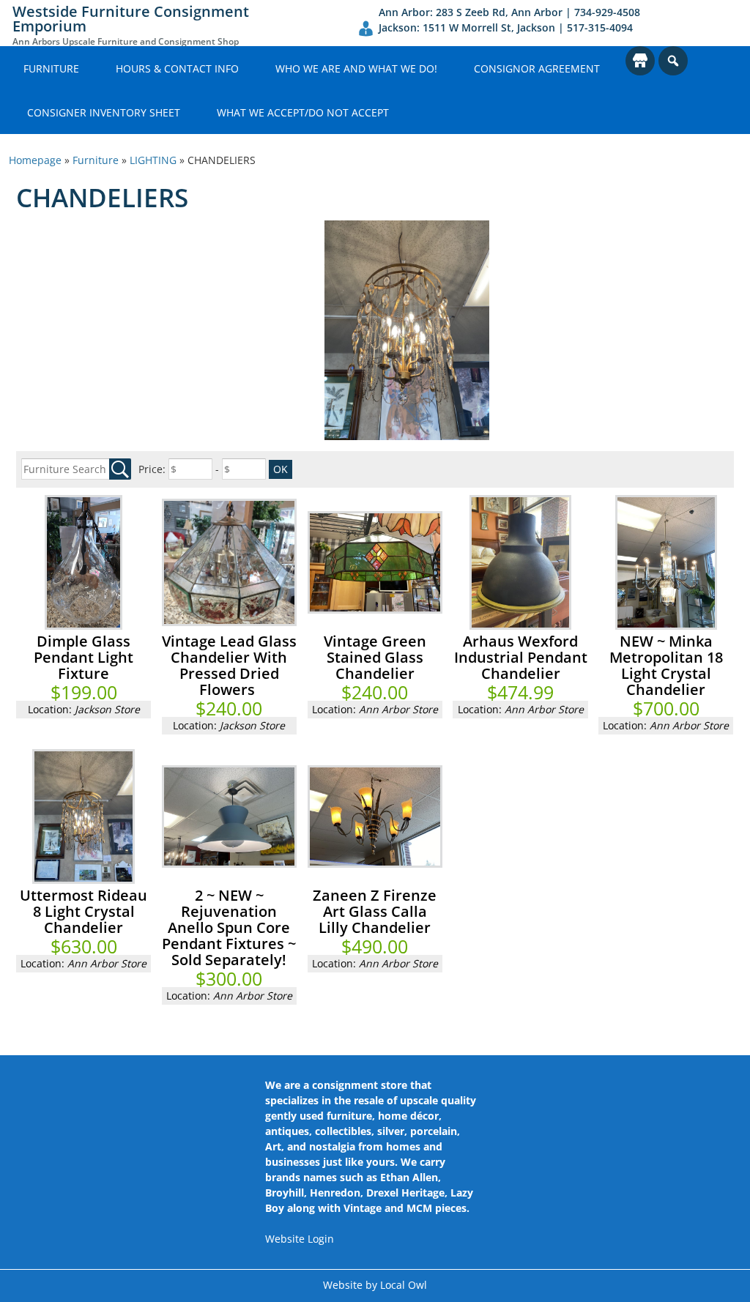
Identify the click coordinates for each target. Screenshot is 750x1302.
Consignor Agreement (537, 68)
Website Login (299, 1239)
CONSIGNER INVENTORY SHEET (103, 112)
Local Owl (403, 1285)
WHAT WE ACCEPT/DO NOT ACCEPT (303, 112)
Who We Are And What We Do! (356, 68)
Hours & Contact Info (177, 68)
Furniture (51, 68)
